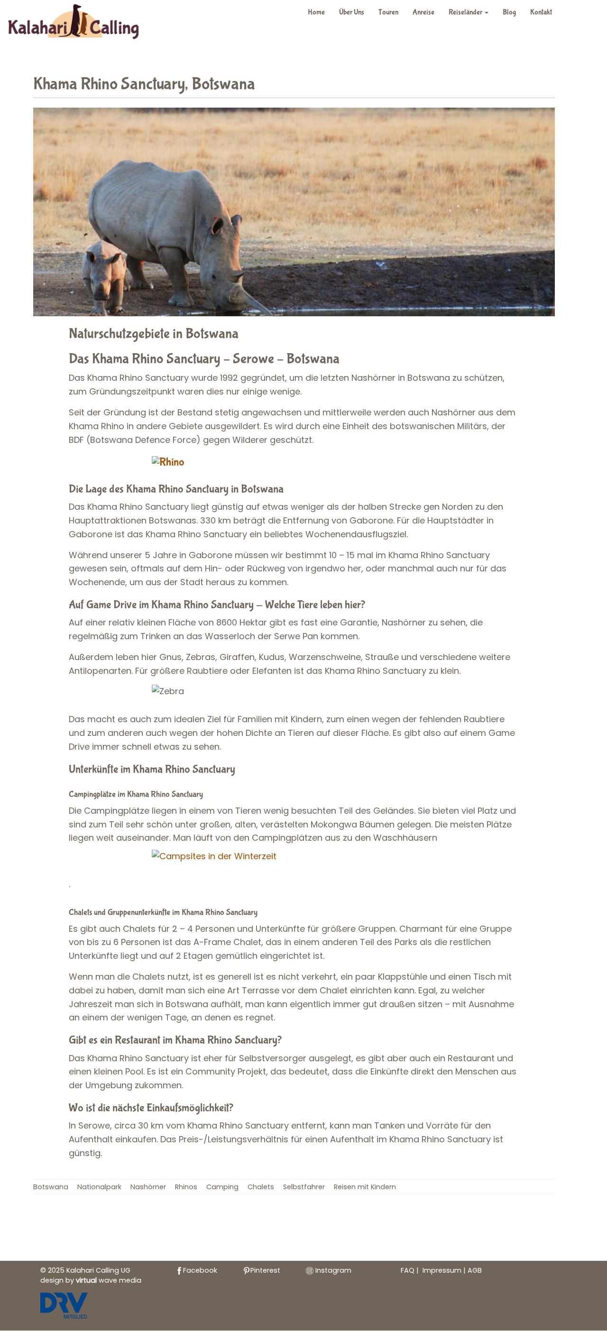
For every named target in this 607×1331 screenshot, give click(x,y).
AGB (475, 1270)
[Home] (79, 23)
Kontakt (541, 12)
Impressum (443, 1270)
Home (316, 12)
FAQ (407, 1270)
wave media (108, 1280)
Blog (509, 12)
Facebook (200, 1270)
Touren (388, 12)
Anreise (423, 12)
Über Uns (351, 12)
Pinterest (265, 1270)
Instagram (332, 1270)
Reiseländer (466, 12)
